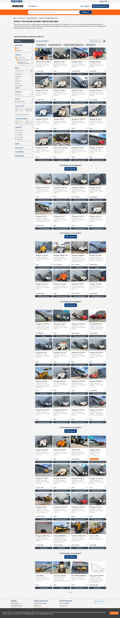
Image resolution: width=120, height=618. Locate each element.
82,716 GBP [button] (75, 197)
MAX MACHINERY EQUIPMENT (97, 336)
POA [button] (55, 71)
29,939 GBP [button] (75, 459)
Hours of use (19, 147)
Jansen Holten (43, 519)
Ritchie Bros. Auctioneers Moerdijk (98, 462)
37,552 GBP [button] (93, 100)
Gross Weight (19, 151)
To (25, 121)
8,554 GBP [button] (93, 545)
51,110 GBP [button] (57, 265)
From (16, 121)
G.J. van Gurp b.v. (44, 74)
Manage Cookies (30, 613)
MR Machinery (43, 393)
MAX (26, 108)
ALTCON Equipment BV (61, 74)
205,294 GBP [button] (58, 545)
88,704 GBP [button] (75, 333)
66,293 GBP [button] (75, 545)
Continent (18, 91)
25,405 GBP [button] (93, 390)
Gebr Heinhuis (43, 548)
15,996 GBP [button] (39, 100)
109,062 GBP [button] (76, 71)
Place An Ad (37, 606)
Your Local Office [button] (64, 603)
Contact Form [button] (63, 606)
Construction (21, 18)
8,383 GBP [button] (93, 71)
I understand (114, 613)
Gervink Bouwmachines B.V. (97, 548)
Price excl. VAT (19, 106)
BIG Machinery (79, 267)
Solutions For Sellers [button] (40, 603)
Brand (17, 68)
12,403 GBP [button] (39, 545)
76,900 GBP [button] (39, 333)
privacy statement (43, 613)
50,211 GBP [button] (39, 488)
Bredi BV (62, 588)
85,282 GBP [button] (39, 225)
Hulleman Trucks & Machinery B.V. (62, 267)
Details (17, 143)
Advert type (18, 45)
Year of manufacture (21, 118)
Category (18, 54)
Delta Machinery (44, 588)
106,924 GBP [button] (40, 293)
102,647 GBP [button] (40, 516)
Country (17, 99)
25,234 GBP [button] (93, 333)
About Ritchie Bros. (17, 606)
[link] (43, 54)
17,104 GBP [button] (39, 71)
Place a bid (93, 459)
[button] (24, 41)
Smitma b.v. (79, 74)
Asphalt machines (32, 18)
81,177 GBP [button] (75, 265)
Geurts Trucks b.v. (79, 588)
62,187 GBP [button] (75, 293)
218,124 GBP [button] (94, 585)
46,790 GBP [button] (93, 293)
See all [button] (17, 88)
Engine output (19, 156)
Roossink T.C (62, 160)
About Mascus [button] (15, 603)
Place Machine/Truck (101, 6)
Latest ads (18, 127)
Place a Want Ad (71, 169)
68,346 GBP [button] (93, 265)
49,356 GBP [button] (93, 197)
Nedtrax (98, 267)
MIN (16, 108)
